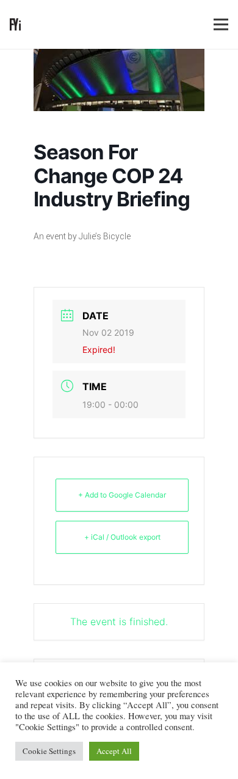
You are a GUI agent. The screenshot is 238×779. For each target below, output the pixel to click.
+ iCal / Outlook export (122, 537)
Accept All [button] (114, 750)
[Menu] (221, 24)
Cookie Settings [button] (49, 750)
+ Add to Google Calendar (122, 494)
